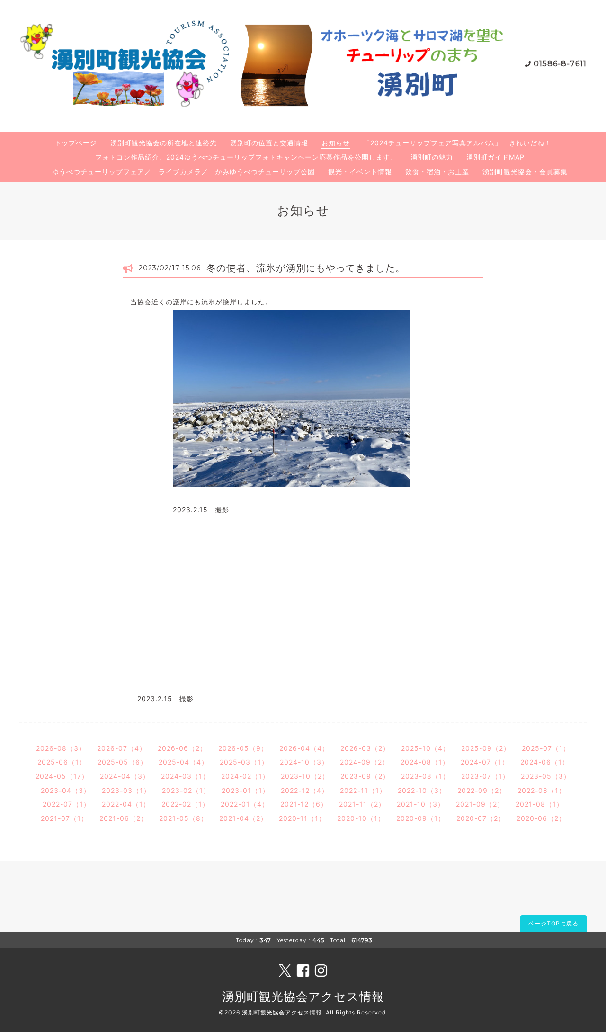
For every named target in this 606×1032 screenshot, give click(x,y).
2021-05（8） (183, 818)
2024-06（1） (544, 762)
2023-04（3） (65, 790)
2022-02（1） (185, 804)
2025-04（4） (183, 762)
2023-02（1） (186, 790)
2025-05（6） (122, 762)
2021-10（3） (421, 804)
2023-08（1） (425, 776)
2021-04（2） (243, 818)
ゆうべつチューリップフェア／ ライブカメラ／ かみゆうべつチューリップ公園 (183, 172)
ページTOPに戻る (553, 923)
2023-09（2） (365, 776)
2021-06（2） (123, 818)
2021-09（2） (480, 804)
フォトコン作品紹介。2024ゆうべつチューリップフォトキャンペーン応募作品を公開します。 (246, 157)
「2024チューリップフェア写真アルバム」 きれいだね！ (457, 143)
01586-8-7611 (560, 63)
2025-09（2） (485, 748)
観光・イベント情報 (360, 172)
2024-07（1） (485, 762)
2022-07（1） (66, 804)
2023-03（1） (126, 790)
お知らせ (335, 143)
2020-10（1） (361, 818)
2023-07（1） (485, 776)
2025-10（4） (425, 748)
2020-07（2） (480, 818)
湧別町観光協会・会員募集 (525, 172)
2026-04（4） (304, 748)
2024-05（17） (62, 776)
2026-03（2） (365, 748)
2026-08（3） (61, 748)
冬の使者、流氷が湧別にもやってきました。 (305, 268)
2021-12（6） (304, 804)
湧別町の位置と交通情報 (269, 143)
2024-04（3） (125, 776)
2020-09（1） (420, 818)
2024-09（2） (364, 762)
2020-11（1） (302, 818)
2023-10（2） (305, 776)
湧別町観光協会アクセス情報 (303, 996)
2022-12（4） (305, 790)
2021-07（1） (64, 818)
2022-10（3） (422, 790)
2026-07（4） (121, 748)
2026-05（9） (243, 748)
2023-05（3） (545, 776)
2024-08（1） (425, 762)
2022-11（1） (363, 790)
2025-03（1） (244, 762)
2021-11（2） (362, 804)
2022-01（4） (245, 804)
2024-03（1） (185, 776)
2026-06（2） (182, 748)
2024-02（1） (245, 776)
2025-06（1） (61, 762)
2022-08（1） (541, 790)
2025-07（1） (546, 748)
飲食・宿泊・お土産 (437, 172)
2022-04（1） (126, 804)
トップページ (75, 143)
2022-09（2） (481, 790)
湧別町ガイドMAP (495, 157)
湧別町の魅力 (431, 157)
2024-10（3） (304, 762)
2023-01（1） (245, 790)
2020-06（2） (541, 818)
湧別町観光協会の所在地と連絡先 (163, 143)
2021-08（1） (539, 804)
